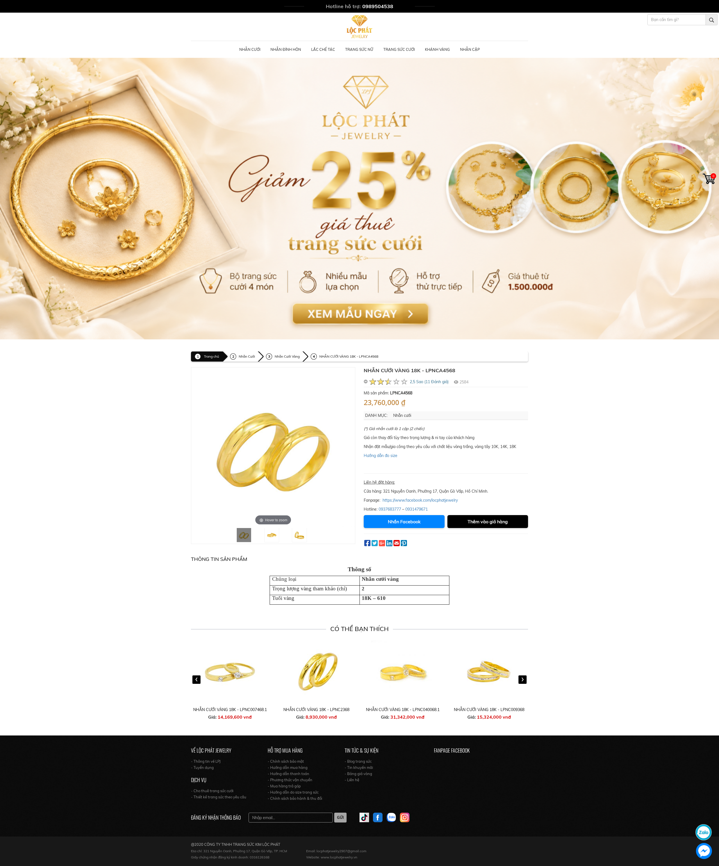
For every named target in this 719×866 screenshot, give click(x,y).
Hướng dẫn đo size (380, 455)
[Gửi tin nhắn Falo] (703, 831)
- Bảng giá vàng (358, 773)
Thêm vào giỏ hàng (488, 521)
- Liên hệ (352, 780)
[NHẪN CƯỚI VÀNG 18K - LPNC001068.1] (489, 672)
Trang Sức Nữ (359, 49)
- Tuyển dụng (202, 767)
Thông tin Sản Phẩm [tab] (219, 559)
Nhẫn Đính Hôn (285, 49)
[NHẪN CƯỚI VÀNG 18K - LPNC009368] (403, 672)
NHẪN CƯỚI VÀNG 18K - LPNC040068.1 (316, 709)
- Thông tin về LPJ (205, 761)
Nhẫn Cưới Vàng (287, 356)
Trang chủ (211, 356)
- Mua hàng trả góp (284, 786)
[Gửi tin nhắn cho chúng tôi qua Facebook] (704, 851)
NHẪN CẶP (470, 49)
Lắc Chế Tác (323, 49)
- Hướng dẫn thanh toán (288, 773)
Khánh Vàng (437, 49)
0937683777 (390, 509)
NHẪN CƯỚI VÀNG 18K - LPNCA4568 (348, 356)
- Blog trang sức (358, 761)
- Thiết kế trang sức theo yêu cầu (218, 797)
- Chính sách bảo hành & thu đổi (295, 798)
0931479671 (416, 509)
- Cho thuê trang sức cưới (212, 791)
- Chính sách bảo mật (286, 761)
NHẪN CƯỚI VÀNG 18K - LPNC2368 (230, 709)
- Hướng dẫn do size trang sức (293, 792)
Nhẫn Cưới (249, 49)
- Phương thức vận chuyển (290, 780)
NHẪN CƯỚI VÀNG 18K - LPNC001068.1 (489, 709)
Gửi (340, 817)
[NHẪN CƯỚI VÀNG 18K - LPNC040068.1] (316, 672)
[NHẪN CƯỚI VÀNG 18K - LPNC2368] (230, 672)
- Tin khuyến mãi (359, 767)
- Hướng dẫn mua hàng (288, 767)
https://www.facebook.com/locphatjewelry (420, 500)
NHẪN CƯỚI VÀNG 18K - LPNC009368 (403, 709)
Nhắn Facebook (404, 521)
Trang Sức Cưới (399, 49)
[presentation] (196, 679)
